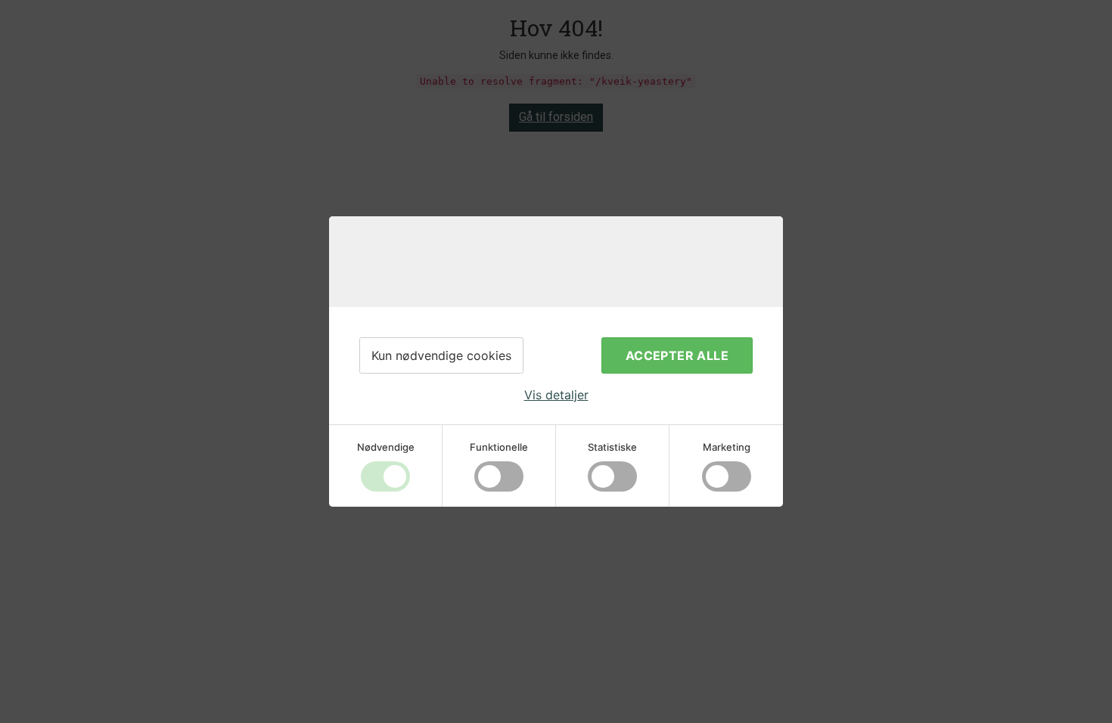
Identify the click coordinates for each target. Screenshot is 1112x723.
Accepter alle (677, 355)
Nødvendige (386, 447)
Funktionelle (499, 447)
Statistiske (612, 447)
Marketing (726, 447)
